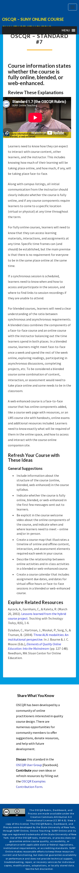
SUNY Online (21, 830)
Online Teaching (40, 830)
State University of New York (58, 827)
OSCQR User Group (29, 765)
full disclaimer (44, 868)
